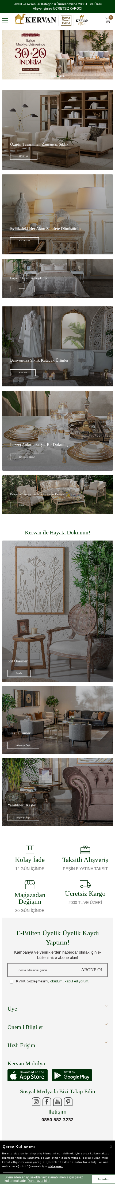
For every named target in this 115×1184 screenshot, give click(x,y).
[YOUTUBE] (57, 1106)
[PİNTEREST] (68, 1106)
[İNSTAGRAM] (36, 1106)
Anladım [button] (103, 1179)
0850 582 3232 (57, 1124)
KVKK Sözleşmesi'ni (32, 985)
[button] (52, 81)
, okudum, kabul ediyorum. (52, 985)
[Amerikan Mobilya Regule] (57, 59)
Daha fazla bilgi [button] (39, 1181)
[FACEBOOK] (47, 1106)
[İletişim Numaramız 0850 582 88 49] (79, 1106)
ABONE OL (92, 974)
